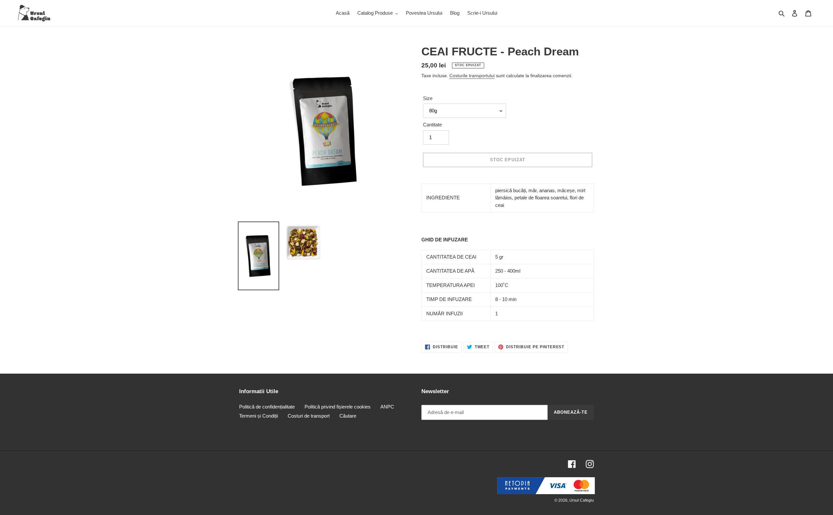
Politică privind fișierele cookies (338, 406)
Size (427, 98)
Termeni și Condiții (258, 416)
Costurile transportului (472, 75)
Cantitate (432, 124)
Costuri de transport (309, 416)
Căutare (347, 416)
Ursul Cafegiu (581, 500)
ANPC (387, 406)
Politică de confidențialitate (267, 406)
